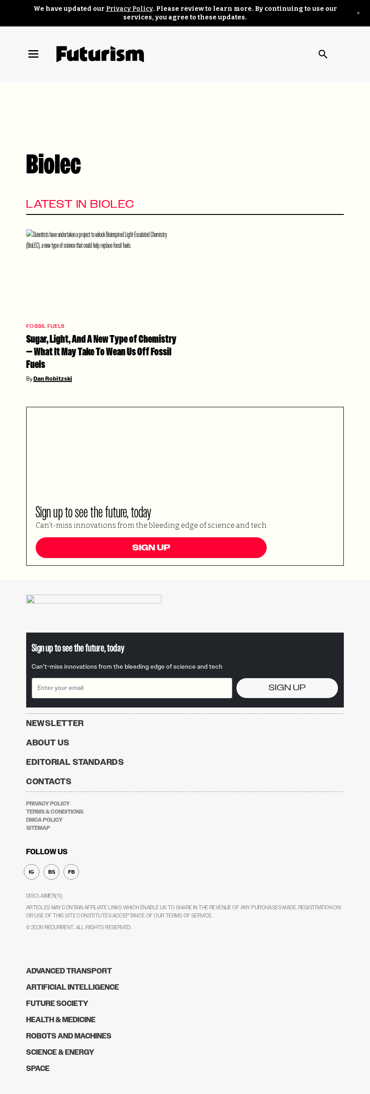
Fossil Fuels (45, 326)
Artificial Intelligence (72, 987)
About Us (47, 743)
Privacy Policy (129, 9)
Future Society (57, 1003)
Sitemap (38, 828)
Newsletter (55, 723)
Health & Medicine (61, 1019)
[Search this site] (323, 54)
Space (38, 1068)
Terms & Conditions (54, 812)
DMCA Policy (44, 820)
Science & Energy (60, 1052)
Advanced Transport (69, 971)
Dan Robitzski (52, 378)
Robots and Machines (68, 1036)
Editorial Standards (75, 762)
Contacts (49, 782)
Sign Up (151, 548)
